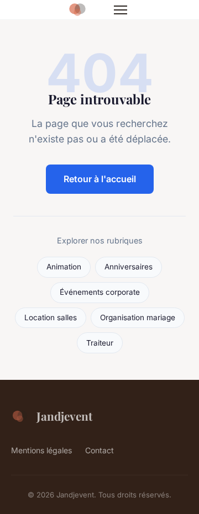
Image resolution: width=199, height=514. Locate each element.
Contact (99, 450)
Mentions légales (41, 450)
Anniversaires (128, 266)
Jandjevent (64, 415)
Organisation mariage (137, 317)
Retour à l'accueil (100, 178)
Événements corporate (100, 292)
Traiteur (99, 342)
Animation (63, 266)
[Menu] (120, 10)
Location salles (50, 317)
